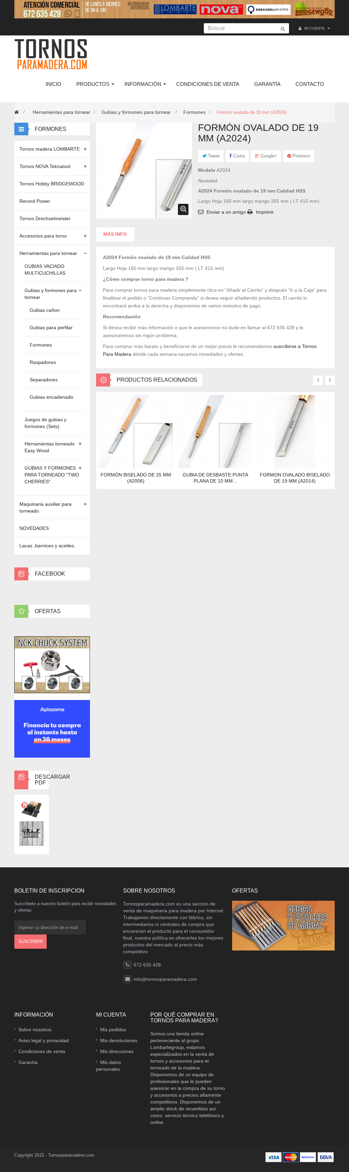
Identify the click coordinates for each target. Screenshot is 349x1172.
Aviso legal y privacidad (43, 1040)
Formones (194, 112)
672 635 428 (147, 965)
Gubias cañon (45, 310)
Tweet (213, 155)
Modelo (206, 170)
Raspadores (43, 362)
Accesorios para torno (43, 236)
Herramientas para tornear (61, 112)
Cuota (238, 155)
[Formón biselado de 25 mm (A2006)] (135, 431)
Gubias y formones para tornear (137, 112)
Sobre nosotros (34, 1029)
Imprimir (265, 212)
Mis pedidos (113, 1029)
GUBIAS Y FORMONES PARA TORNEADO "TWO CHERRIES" (52, 474)
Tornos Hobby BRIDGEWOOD (51, 183)
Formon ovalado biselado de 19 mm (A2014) (295, 478)
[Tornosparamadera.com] (52, 54)
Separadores (44, 379)
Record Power (34, 201)
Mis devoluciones (118, 1040)
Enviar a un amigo (226, 212)
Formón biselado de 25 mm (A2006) (136, 478)
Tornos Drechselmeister (45, 218)
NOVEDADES (34, 528)
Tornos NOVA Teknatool (44, 166)
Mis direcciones (117, 1051)
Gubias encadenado (51, 397)
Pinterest (300, 155)
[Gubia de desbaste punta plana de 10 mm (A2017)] (215, 431)
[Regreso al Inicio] (16, 112)
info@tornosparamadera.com (165, 979)
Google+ (268, 155)
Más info (115, 234)
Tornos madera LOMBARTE (49, 149)
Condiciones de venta (41, 1051)
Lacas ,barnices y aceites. (47, 545)
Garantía (27, 1062)
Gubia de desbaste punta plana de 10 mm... (215, 478)
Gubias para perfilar (51, 327)
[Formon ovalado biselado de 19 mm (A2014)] (294, 431)
